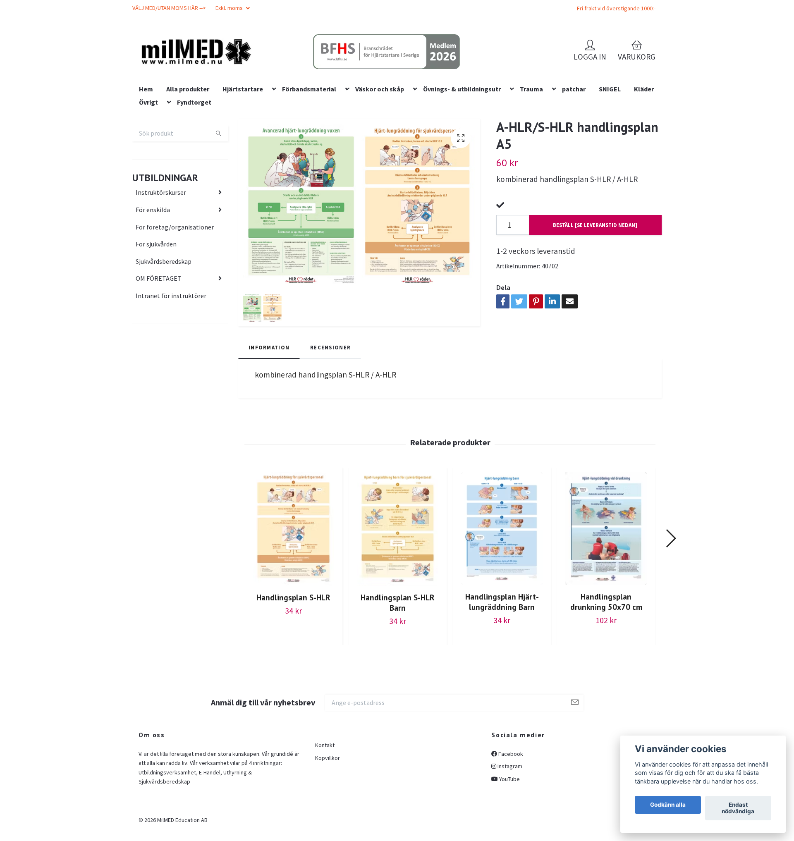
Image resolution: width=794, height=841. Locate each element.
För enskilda (153, 262)
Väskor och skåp (379, 142)
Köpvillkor (327, 811)
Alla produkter (187, 142)
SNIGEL (610, 142)
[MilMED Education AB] (254, 66)
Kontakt (325, 798)
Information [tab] (269, 400)
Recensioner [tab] (330, 400)
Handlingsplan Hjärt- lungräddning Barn (502, 655)
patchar (574, 142)
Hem (146, 142)
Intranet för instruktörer (171, 348)
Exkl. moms (229, 8)
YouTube (509, 832)
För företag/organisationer (175, 280)
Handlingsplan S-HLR (293, 650)
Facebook (510, 806)
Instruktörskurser (161, 245)
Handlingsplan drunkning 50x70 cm (606, 655)
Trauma (531, 142)
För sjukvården (156, 297)
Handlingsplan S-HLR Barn (398, 655)
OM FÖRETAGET (159, 331)
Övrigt (148, 155)
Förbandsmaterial (309, 142)
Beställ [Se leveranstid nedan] (595, 278)
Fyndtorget (194, 155)
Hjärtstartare (242, 142)
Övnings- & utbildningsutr (462, 142)
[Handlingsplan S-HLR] (293, 582)
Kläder (644, 142)
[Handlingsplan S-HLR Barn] (397, 582)
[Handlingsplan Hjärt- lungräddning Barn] (502, 581)
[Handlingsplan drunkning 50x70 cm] (606, 581)
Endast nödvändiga (738, 808)
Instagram (509, 819)
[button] (670, 591)
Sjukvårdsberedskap (163, 314)
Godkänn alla (668, 805)
